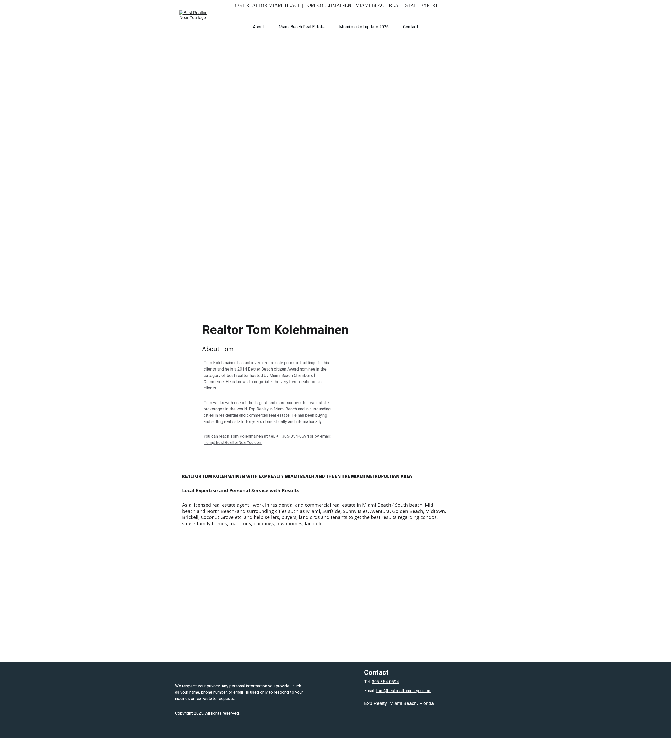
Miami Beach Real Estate (302, 26)
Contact (410, 26)
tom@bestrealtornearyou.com (403, 690)
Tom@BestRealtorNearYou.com (233, 442)
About (258, 26)
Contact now (335, 199)
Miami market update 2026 (364, 26)
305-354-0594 (385, 681)
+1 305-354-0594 (292, 436)
